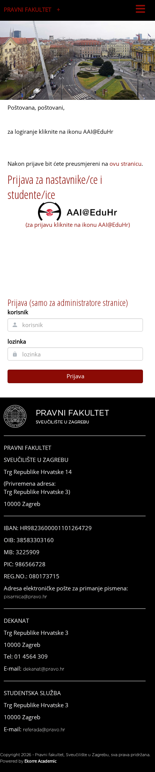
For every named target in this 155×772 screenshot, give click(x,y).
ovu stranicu (125, 163)
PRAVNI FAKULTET (27, 9)
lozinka (17, 341)
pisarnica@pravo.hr (25, 597)
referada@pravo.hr (44, 730)
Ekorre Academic (40, 761)
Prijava (75, 376)
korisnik (18, 312)
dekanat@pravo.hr (43, 669)
